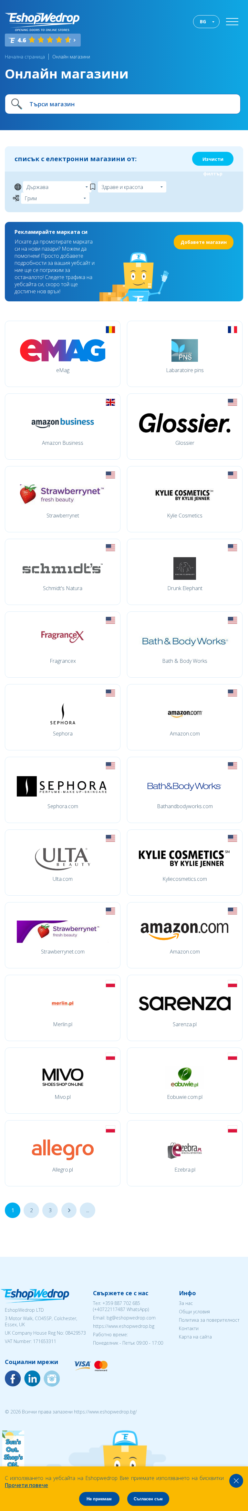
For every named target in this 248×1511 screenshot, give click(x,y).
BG (203, 21)
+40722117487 (109, 1309)
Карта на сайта (195, 1337)
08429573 (75, 1333)
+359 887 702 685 (121, 1303)
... (68, 1210)
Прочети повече (26, 1485)
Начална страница (25, 57)
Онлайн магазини (71, 57)
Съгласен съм (148, 1498)
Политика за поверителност (209, 1320)
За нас (186, 1303)
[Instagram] (32, 1378)
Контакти (189, 1328)
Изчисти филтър (212, 161)
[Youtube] (52, 1378)
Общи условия (194, 1311)
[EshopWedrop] (42, 22)
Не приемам (99, 1498)
